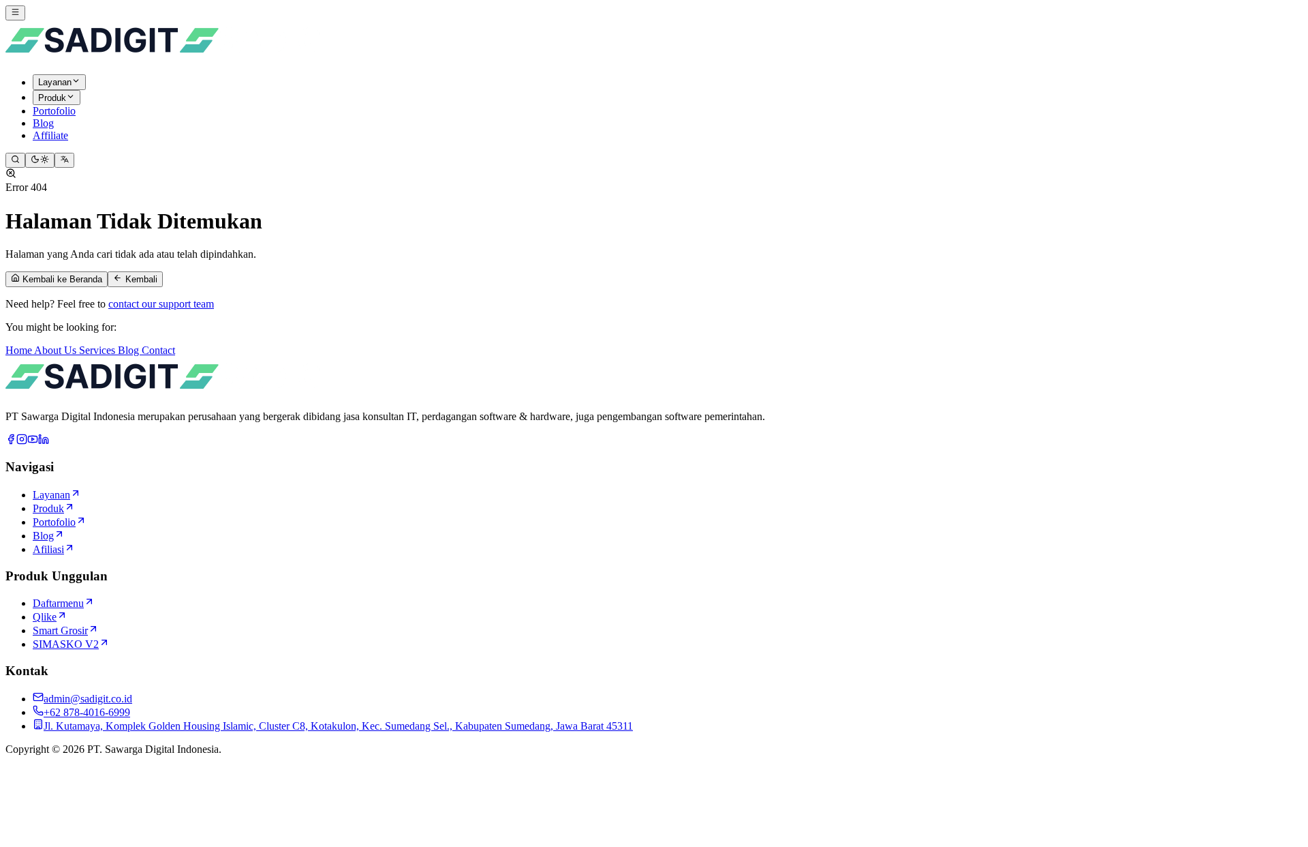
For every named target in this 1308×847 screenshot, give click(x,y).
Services (98, 350)
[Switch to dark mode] (39, 160)
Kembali (140, 280)
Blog (130, 350)
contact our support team (161, 304)
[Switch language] (64, 160)
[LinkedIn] (43, 441)
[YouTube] (32, 441)
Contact (158, 350)
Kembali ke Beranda (61, 280)
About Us (56, 350)
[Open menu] (15, 12)
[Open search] (15, 160)
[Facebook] (10, 441)
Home (19, 350)
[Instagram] (21, 441)
